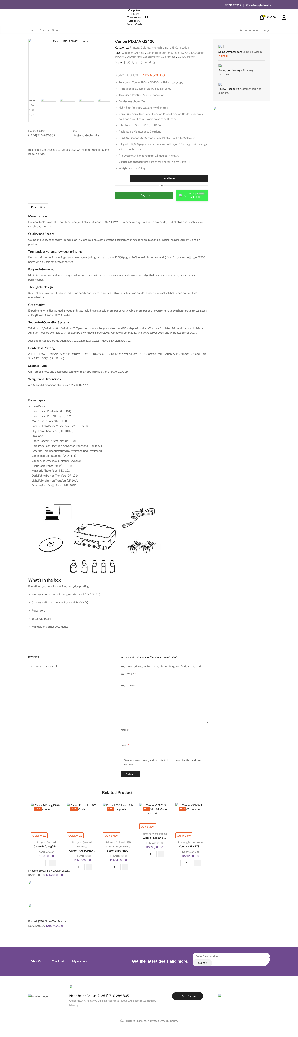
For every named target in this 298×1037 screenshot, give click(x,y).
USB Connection (179, 47)
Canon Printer (151, 56)
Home (32, 30)
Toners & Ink (134, 17)
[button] (52, 863)
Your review (128, 685)
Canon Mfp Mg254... (46, 846)
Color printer (168, 56)
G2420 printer (186, 56)
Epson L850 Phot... (118, 850)
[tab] (38, 207)
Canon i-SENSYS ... (154, 837)
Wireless (82, 846)
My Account (79, 961)
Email (125, 745)
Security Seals (134, 24)
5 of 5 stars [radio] (157, 678)
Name (125, 729)
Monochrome (160, 47)
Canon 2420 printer (133, 52)
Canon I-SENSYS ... (190, 846)
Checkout (58, 961)
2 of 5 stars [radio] (128, 678)
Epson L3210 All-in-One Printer (47, 921)
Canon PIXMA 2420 (183, 52)
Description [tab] (38, 207)
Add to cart (170, 178)
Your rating (128, 673)
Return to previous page (254, 30)
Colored (57, 30)
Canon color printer (158, 52)
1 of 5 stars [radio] (122, 678)
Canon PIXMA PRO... (82, 850)
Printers (44, 30)
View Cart (37, 961)
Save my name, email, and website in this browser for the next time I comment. (163, 762)
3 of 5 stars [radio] (135, 678)
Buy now (145, 195)
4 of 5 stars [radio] (145, 678)
